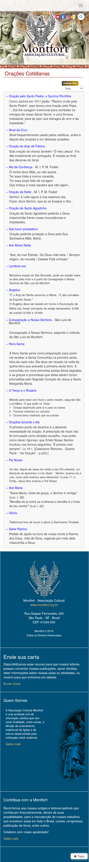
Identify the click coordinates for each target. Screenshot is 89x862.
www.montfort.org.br (44, 605)
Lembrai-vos (17, 266)
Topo (80, 856)
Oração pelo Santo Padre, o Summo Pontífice (40, 96)
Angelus (14, 290)
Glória (13, 513)
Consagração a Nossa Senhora (30, 320)
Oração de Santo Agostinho (28, 208)
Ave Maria (16, 488)
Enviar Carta (12, 683)
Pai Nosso (16, 460)
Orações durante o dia (24, 422)
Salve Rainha (18, 529)
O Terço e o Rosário (23, 390)
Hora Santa (16, 344)
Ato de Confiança (20, 167)
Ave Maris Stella (20, 245)
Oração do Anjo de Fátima (27, 146)
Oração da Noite (20, 192)
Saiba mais (13, 744)
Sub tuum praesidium (23, 229)
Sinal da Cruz (18, 130)
